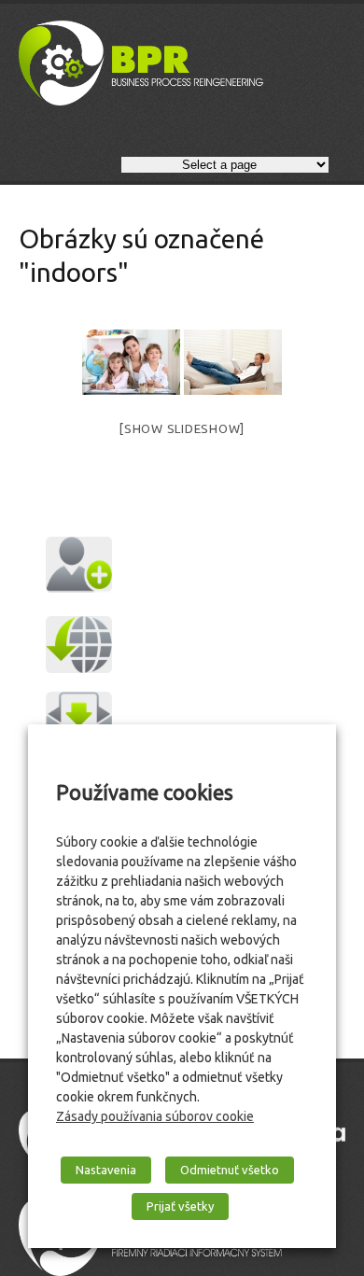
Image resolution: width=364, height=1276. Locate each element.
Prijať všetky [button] (180, 1206)
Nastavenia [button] (106, 1169)
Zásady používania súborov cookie (155, 1116)
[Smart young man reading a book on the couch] (233, 362)
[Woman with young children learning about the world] (131, 362)
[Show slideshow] (182, 428)
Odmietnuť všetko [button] (229, 1169)
